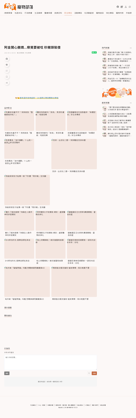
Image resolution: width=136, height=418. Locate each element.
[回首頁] (18, 6)
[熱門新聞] (131, 48)
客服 (43, 405)
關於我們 (95, 405)
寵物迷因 (100, 13)
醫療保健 (48, 13)
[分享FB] (6, 58)
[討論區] (6, 70)
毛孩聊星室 (89, 13)
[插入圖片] (89, 373)
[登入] (126, 7)
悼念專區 (110, 13)
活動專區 (78, 13)
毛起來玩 (18, 13)
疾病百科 (58, 13)
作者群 (129, 13)
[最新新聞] (131, 103)
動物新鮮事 (7, 13)
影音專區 (68, 13)
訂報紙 (88, 405)
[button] (118, 7)
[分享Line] (6, 64)
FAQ (39, 405)
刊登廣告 (33, 405)
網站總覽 (103, 405)
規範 (6, 373)
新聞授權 (50, 405)
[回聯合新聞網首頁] (10, 6)
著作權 (65, 405)
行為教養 (28, 13)
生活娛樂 (38, 13)
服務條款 (58, 405)
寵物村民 (120, 13)
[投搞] (122, 7)
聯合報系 (80, 405)
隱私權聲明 (71, 405)
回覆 (94, 373)
